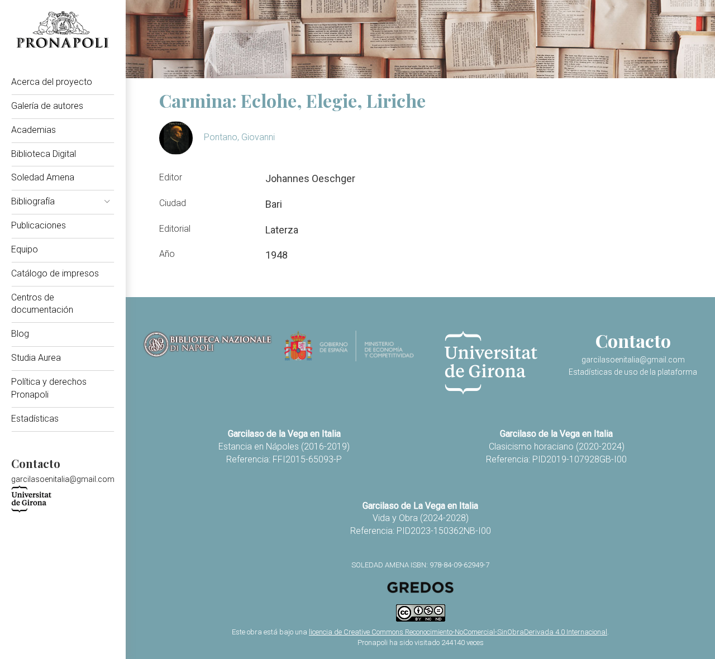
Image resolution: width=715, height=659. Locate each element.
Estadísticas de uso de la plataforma (633, 371)
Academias (33, 130)
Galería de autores (47, 106)
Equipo (24, 249)
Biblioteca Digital (43, 154)
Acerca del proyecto (51, 82)
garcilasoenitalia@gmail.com (63, 479)
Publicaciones (38, 225)
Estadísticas (35, 418)
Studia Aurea (36, 357)
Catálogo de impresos (55, 273)
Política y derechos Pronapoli (49, 388)
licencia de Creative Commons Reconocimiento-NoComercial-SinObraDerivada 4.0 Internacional (458, 632)
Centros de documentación (42, 304)
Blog (20, 333)
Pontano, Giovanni (239, 137)
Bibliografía (33, 201)
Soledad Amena (42, 177)
